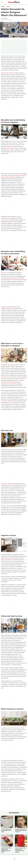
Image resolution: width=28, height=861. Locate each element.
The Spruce (11, 148)
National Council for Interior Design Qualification (14, 176)
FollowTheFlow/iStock (23, 36)
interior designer (9, 73)
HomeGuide (4, 365)
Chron (8, 88)
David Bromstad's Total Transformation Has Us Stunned (21, 830)
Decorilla (4, 377)
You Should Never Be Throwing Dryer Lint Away (6, 830)
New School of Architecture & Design (12, 559)
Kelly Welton (4, 18)
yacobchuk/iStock (23, 137)
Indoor (8, 6)
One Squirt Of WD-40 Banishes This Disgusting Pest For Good (6, 850)
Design (3, 6)
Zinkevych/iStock (23, 631)
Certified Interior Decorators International (16, 279)
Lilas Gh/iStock (23, 724)
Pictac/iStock (24, 361)
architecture (9, 146)
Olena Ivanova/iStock (22, 269)
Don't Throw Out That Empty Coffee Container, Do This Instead (20, 850)
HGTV (18, 496)
